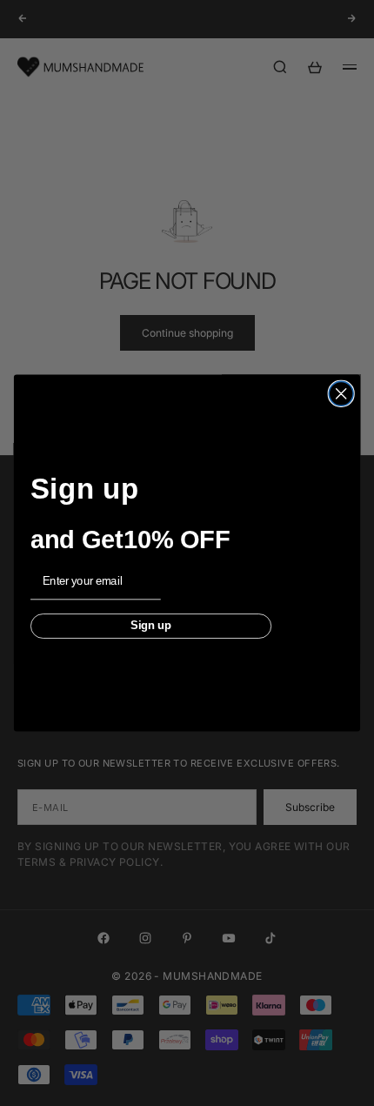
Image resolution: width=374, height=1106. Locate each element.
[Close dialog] (341, 393)
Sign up (150, 626)
